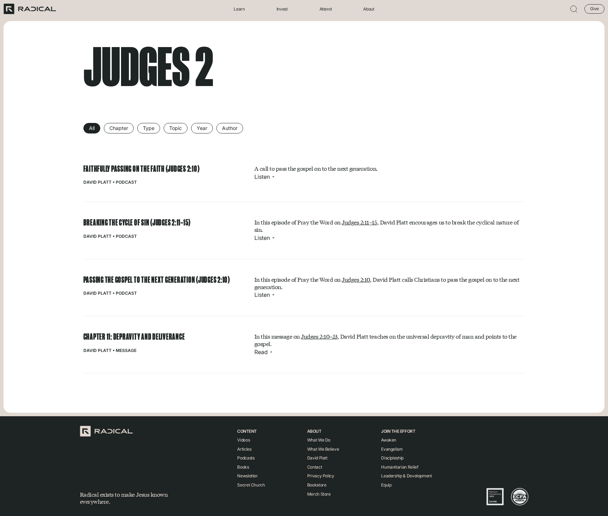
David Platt (97, 182)
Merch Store (319, 494)
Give (594, 8)
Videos (243, 440)
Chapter (118, 128)
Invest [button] (282, 9)
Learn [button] (239, 9)
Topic (175, 128)
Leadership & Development (406, 475)
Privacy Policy (320, 475)
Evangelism (392, 449)
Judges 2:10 (356, 279)
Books (243, 467)
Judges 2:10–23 (319, 336)
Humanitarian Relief (399, 467)
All (92, 128)
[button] (573, 9)
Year (202, 128)
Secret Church (251, 485)
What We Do (318, 440)
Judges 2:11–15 (359, 222)
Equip (386, 485)
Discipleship (392, 458)
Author (230, 128)
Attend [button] (325, 9)
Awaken (388, 440)
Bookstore (317, 485)
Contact (314, 467)
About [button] (368, 9)
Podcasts (245, 458)
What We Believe (323, 449)
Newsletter (247, 475)
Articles (244, 449)
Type (148, 128)
